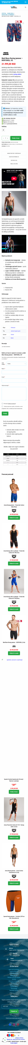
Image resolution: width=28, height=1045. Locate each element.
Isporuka (14, 979)
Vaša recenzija (5, 385)
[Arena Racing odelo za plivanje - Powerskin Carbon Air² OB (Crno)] (14, 535)
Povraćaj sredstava (14, 985)
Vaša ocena (3, 363)
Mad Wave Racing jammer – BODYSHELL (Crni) (14, 642)
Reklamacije (14, 983)
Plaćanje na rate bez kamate (14, 977)
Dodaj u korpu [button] (14, 792)
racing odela (17, 74)
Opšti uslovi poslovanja (14, 969)
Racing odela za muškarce (15, 144)
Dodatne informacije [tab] (14, 156)
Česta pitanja (14, 988)
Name (3, 368)
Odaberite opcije (14, 517)
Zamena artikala (14, 986)
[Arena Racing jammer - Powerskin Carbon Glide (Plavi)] (14, 490)
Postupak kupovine (14, 973)
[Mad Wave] (6, 53)
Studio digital (13, 1043)
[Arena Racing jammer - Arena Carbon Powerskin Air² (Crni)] (14, 855)
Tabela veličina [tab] (14, 163)
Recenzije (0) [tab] (14, 160)
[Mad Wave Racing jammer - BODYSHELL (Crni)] (14, 627)
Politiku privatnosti (11, 403)
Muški (12, 338)
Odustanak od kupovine (14, 981)
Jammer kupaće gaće (15, 331)
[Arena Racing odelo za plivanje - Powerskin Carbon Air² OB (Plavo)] (14, 581)
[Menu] (25, 7)
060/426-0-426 (16, 955)
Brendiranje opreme (14, 990)
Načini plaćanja (14, 975)
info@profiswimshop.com (16, 960)
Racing (8, 146)
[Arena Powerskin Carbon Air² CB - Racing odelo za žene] (14, 809)
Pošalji (5, 413)
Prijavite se (14, 1011)
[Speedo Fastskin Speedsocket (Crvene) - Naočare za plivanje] (14, 717)
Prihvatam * (10, 403)
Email (3, 377)
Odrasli (12, 334)
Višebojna (13, 327)
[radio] (3, 130)
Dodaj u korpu (15, 138)
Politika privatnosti (14, 971)
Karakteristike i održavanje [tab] (14, 153)
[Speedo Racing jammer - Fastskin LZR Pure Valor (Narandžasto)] (14, 901)
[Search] (25, 2)
